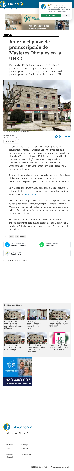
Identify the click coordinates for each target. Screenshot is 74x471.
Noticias (11, 9)
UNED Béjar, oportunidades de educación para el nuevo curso (37, 324)
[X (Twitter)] (12, 433)
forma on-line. (30, 194)
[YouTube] (23, 433)
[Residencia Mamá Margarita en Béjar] (17, 370)
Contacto (9, 448)
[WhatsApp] (27, 433)
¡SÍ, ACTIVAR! (50, 15)
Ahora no (66, 15)
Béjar (17, 9)
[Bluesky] (16, 433)
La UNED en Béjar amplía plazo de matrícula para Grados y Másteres (14, 324)
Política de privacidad (9, 456)
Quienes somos (26, 455)
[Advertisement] (37, 283)
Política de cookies (24, 450)
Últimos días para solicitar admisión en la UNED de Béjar (13, 347)
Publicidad (9, 445)
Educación (23, 236)
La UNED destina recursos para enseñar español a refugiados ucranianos (36, 348)
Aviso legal (24, 445)
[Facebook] (8, 433)
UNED (11, 236)
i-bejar (5, 9)
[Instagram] (20, 433)
